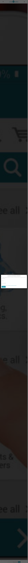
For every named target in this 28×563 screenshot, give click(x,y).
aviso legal (9, 285)
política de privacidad (13, 285)
